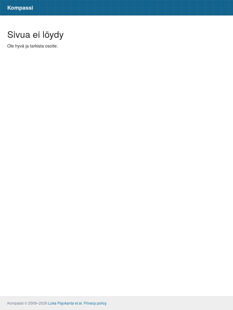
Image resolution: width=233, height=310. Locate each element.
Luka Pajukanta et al (65, 302)
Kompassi (20, 8)
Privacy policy (95, 302)
